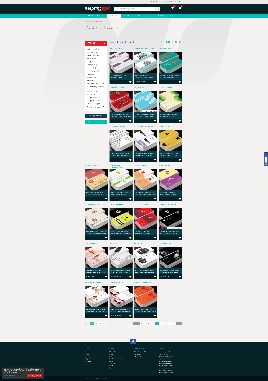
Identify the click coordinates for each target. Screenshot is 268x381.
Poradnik (159, 2)
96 (180, 42)
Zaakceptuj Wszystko (34, 376)
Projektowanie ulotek (164, 359)
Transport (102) (92, 91)
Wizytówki (114, 16)
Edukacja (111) (91, 58)
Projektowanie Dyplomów (166, 372)
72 (176, 42)
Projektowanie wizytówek (166, 356)
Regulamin (88, 356)
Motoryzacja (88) (92, 52)
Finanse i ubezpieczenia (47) (95, 107)
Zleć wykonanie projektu (96, 122)
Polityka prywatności (90, 359)
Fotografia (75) (91, 62)
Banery (137, 16)
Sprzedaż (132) (91, 80)
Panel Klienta (179, 2)
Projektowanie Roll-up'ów (166, 365)
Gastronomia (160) (93, 55)
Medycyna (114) (92, 65)
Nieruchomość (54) (93, 71)
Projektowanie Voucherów (166, 368)
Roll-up (149, 16)
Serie (172, 16)
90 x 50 (113, 42)
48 (172, 42)
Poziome (129, 42)
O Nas (86, 352)
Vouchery (112, 363)
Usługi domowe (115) (93, 98)
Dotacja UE (88, 361)
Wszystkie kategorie (96, 16)
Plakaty (161, 16)
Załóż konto (137, 356)
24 (168, 42)
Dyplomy (111, 368)
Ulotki (126, 16)
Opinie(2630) (168, 2)
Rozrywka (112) (91, 77)
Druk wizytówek (163, 354)
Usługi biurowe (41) (93, 101)
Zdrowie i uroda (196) (93, 104)
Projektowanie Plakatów (165, 363)
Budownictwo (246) (93, 49)
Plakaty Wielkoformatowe (116, 359)
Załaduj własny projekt (96, 116)
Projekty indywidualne (165, 352)
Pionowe (121, 42)
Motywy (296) (91, 68)
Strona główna (88, 21)
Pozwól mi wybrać (9, 376)
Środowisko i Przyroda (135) (95, 84)
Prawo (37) (90, 74)
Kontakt (151, 2)
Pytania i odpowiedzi (140, 352)
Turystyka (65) (91, 94)
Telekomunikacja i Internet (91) (95, 87)
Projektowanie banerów (165, 361)
